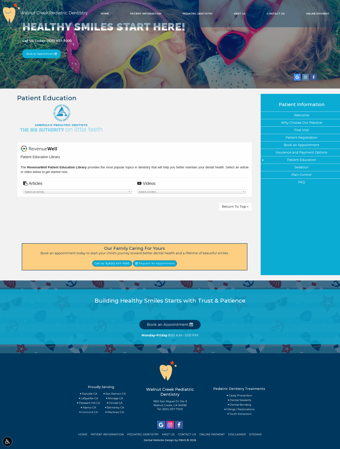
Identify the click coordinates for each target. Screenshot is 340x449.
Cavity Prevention (240, 395)
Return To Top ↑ (235, 207)
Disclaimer (237, 434)
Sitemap (255, 434)
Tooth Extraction (240, 414)
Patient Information (145, 13)
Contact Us (276, 13)
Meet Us (239, 13)
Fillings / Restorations (240, 409)
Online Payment (317, 13)
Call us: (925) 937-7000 (112, 263)
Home (105, 13)
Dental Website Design (159, 440)
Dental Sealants (240, 400)
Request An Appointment (156, 263)
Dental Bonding (240, 404)
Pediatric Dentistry (198, 13)
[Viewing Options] (7, 441)
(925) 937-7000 (172, 409)
